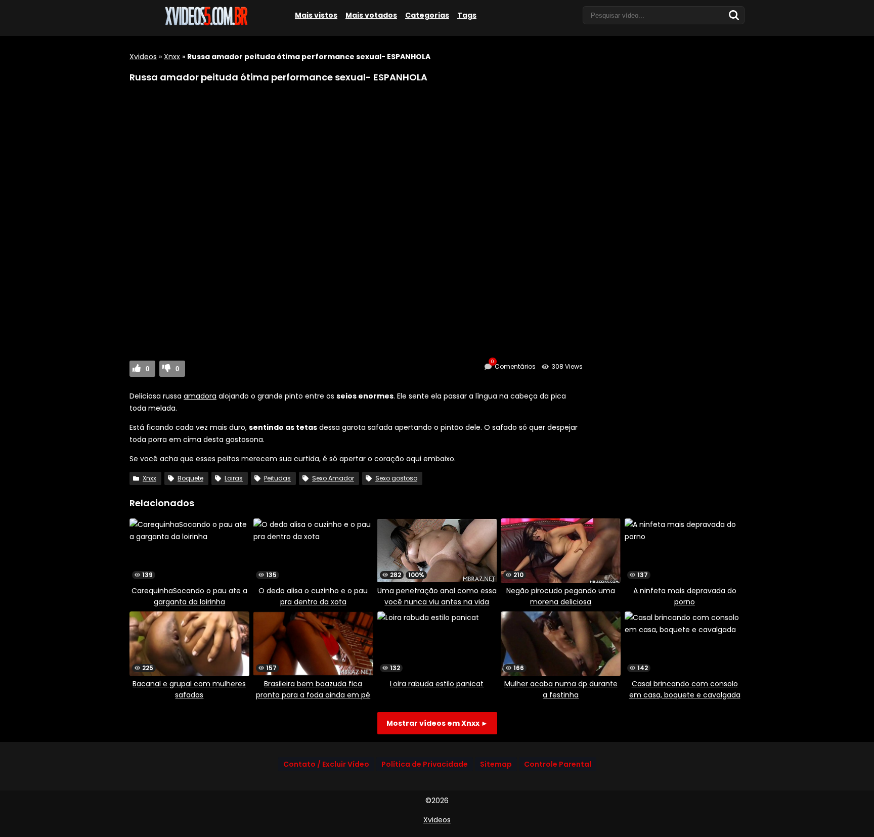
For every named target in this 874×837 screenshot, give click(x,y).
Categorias (427, 15)
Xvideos (143, 57)
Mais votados (371, 15)
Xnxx (172, 57)
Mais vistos (316, 15)
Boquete (190, 478)
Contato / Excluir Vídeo (326, 764)
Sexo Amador (333, 478)
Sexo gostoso (396, 478)
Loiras (234, 478)
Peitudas (277, 478)
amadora (200, 396)
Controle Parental (557, 764)
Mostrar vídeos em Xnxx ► (437, 723)
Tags (466, 15)
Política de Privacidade (424, 764)
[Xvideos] (205, 24)
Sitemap (496, 764)
